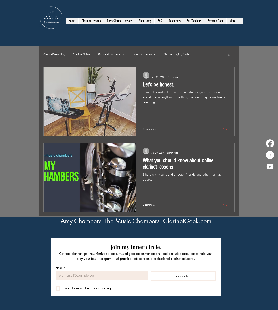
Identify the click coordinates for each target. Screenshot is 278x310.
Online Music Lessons (111, 54)
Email (60, 267)
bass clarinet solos (144, 54)
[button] (229, 55)
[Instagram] (270, 155)
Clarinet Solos (81, 54)
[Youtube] (270, 167)
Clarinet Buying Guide (176, 54)
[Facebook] (270, 143)
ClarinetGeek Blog (54, 54)
